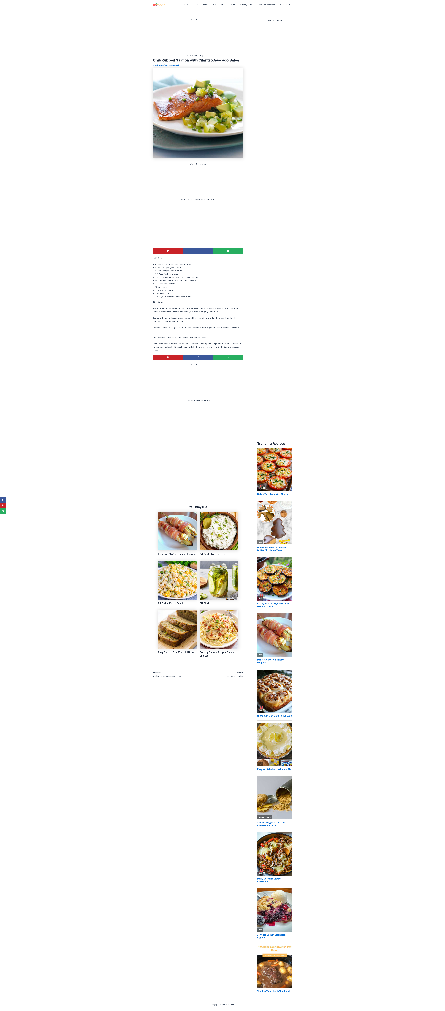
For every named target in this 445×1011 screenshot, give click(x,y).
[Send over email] (228, 251)
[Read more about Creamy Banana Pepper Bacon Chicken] (219, 629)
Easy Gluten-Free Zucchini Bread (176, 652)
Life (222, 4)
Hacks (214, 4)
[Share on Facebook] (198, 251)
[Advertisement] (198, 37)
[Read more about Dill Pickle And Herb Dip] (219, 531)
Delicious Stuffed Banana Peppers (177, 554)
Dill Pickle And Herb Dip (212, 554)
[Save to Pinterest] (168, 251)
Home (186, 4)
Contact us (285, 4)
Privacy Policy (246, 4)
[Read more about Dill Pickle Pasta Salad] (177, 580)
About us (232, 4)
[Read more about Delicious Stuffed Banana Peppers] (177, 531)
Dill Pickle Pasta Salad (170, 603)
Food (195, 4)
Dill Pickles (205, 603)
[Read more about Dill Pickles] (219, 580)
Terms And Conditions (266, 4)
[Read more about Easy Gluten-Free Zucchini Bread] (177, 629)
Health (205, 4)
